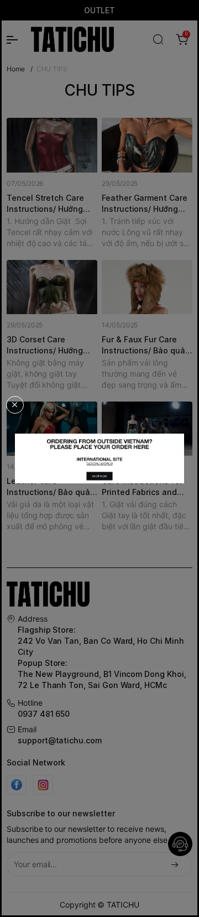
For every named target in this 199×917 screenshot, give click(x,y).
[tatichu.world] (99, 459)
